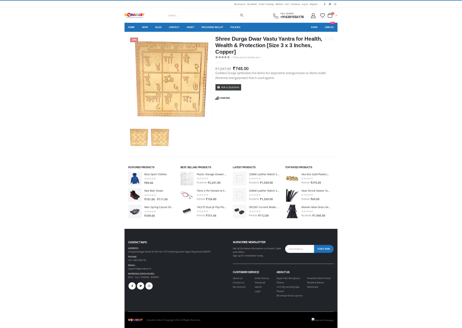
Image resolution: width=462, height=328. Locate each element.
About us (238, 278)
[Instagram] (335, 4)
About (190, 27)
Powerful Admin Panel (319, 278)
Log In (305, 4)
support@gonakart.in (139, 268)
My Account (240, 4)
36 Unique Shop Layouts (289, 295)
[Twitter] (330, 4)
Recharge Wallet (212, 27)
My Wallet (252, 4)
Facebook (132, 286)
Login (258, 291)
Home (131, 27)
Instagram (149, 286)
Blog (158, 27)
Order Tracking (266, 4)
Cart (287, 4)
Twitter (140, 286)
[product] (135, 178)
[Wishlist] (322, 15)
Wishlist (279, 4)
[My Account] (313, 15)
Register (314, 4)
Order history (262, 278)
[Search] (242, 15)
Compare (224, 98)
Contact (174, 27)
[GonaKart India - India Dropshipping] (135, 15)
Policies (235, 27)
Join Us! (329, 26)
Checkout (295, 4)
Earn (314, 27)
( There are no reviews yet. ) (246, 57)
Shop (145, 27)
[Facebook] (324, 4)
